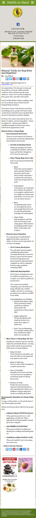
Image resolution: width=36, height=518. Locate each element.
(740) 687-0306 (18, 38)
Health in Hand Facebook (18, 24)
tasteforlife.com (6, 84)
